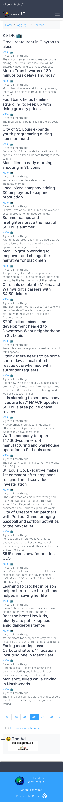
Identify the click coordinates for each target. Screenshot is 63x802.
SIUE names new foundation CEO (29, 556)
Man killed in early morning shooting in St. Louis (27, 165)
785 (26, 717)
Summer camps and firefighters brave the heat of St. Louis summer (30, 222)
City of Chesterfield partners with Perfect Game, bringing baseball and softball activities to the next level (31, 519)
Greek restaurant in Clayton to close (31, 44)
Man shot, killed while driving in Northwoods (30, 681)
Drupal (36, 796)
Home (9, 25)
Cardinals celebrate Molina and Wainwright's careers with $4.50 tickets (31, 289)
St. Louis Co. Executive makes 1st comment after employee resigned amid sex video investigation (30, 477)
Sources (39, 25)
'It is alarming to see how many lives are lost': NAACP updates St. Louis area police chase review (31, 404)
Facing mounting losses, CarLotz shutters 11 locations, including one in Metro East (30, 650)
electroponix (36, 782)
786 (35, 717)
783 (8, 717)
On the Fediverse (31, 789)
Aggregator (24, 25)
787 (44, 717)
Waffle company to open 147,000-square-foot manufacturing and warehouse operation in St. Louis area (31, 442)
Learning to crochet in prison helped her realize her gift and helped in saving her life (31, 591)
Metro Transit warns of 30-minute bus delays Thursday (29, 73)
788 (53, 717)
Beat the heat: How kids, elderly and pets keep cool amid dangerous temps (27, 621)
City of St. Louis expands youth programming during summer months (27, 134)
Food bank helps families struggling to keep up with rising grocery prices (27, 104)
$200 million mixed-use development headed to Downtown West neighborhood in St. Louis (31, 328)
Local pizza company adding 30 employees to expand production (29, 192)
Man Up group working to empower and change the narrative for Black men (26, 256)
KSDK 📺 (8, 52)
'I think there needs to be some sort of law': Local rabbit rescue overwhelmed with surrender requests (31, 363)
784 (17, 717)
